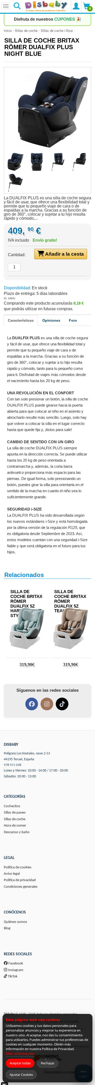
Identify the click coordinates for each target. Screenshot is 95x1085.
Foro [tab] (73, 320)
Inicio (8, 30)
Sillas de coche (26, 30)
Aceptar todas (20, 1063)
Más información (20, 1053)
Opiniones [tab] (51, 320)
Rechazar (47, 1063)
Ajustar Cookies (21, 1074)
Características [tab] (21, 320)
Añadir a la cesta (64, 254)
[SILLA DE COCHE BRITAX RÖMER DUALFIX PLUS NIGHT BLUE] (47, 109)
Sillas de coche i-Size (57, 30)
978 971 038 (12, 765)
